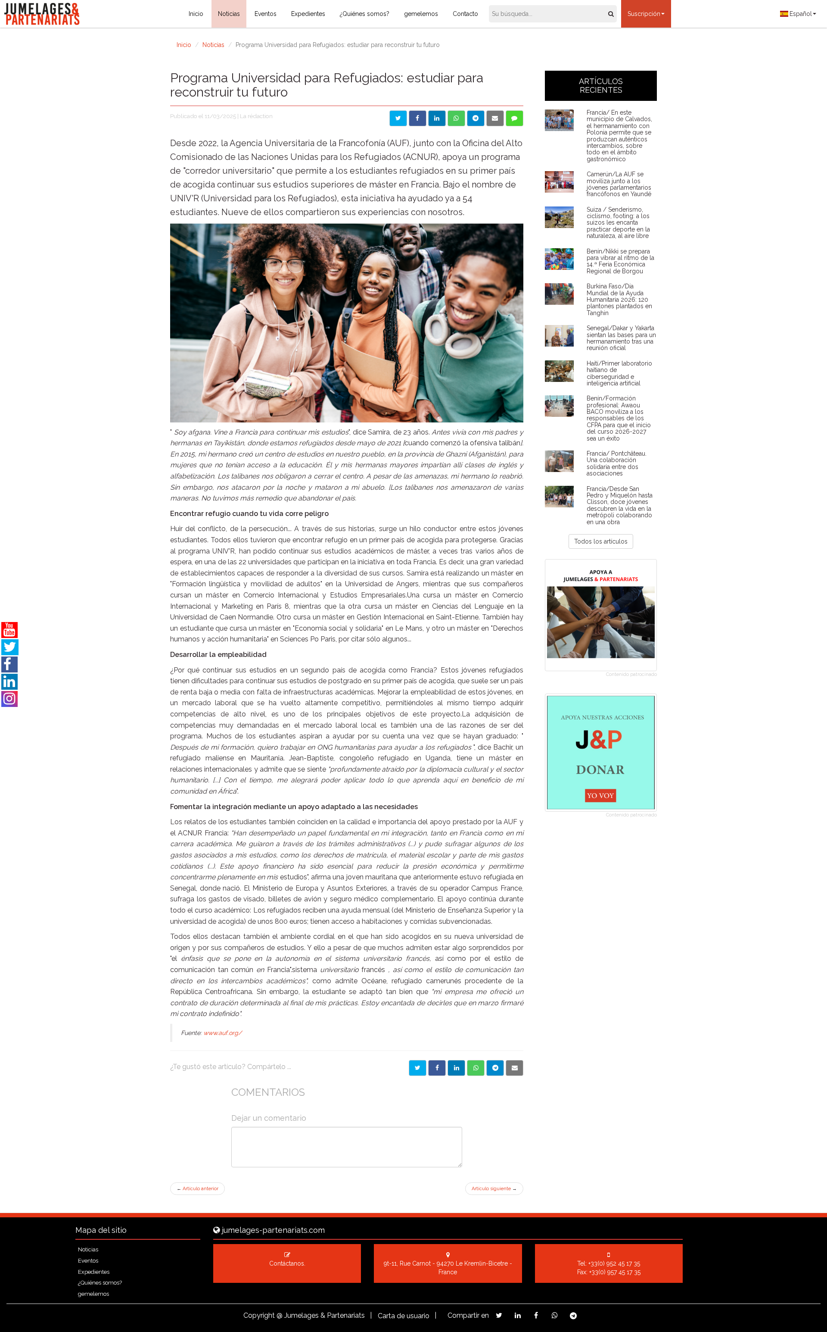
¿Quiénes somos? (364, 13)
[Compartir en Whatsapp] (456, 118)
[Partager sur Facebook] (437, 1068)
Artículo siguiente (494, 1188)
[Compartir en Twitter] (398, 118)
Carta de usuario (403, 1316)
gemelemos (421, 13)
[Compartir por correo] (495, 118)
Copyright (259, 1315)
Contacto (465, 13)
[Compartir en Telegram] (476, 118)
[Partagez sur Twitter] (499, 1315)
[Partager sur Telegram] (495, 1068)
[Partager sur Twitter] (417, 1068)
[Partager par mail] (514, 1068)
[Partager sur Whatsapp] (476, 1068)
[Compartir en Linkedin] (437, 118)
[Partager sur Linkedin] (456, 1068)
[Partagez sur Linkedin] (517, 1315)
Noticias (229, 13)
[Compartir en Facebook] (417, 118)
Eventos (266, 13)
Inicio (196, 13)
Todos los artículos (601, 541)
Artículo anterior (197, 1188)
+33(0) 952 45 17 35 (614, 1263)
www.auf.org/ (222, 1032)
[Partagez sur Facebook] (536, 1315)
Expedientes (308, 13)
